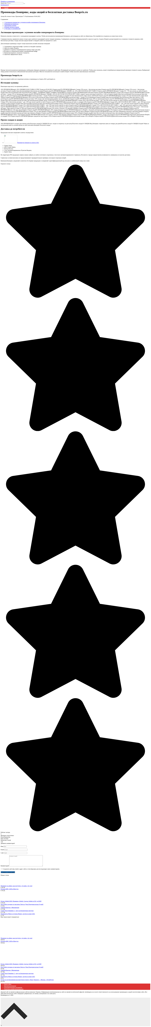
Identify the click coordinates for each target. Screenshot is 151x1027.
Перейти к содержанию (8, 1)
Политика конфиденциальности (13, 989)
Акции (6, 8)
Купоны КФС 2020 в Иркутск (9, 889)
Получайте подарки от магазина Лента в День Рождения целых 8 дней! (22, 904)
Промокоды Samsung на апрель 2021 (28, 142)
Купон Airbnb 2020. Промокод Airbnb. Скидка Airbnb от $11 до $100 (21, 901)
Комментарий (5, 866)
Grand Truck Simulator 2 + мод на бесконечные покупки (17, 910)
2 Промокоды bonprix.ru (11, 24)
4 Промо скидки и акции (11, 27)
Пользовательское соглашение (13, 987)
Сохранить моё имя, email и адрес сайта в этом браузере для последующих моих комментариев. (31, 869)
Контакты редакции (10, 986)
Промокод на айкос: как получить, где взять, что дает (16, 886)
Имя (2, 846)
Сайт (2, 853)
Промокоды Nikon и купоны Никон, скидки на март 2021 (18, 914)
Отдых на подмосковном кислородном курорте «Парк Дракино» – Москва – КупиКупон (27, 979)
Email (2, 849)
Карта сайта (7, 984)
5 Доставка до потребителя (12, 28)
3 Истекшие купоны (10, 25)
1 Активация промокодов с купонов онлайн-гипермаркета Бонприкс (24, 22)
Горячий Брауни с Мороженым (10, 907)
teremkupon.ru (5, 5)
